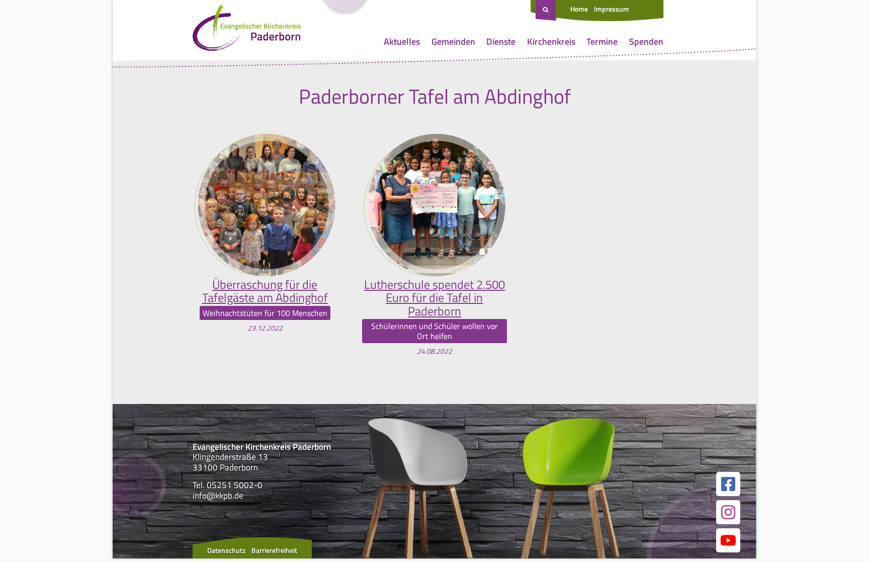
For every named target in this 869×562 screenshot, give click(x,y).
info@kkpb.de (218, 495)
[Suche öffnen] (547, 10)
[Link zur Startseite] (247, 30)
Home (579, 9)
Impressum (611, 9)
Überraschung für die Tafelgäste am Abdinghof (265, 291)
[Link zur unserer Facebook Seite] (728, 484)
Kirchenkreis (551, 41)
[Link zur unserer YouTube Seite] (728, 540)
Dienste (500, 41)
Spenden (646, 41)
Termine (602, 41)
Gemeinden (453, 41)
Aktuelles (402, 41)
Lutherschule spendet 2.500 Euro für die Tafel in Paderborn (434, 297)
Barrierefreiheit (274, 550)
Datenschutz (226, 550)
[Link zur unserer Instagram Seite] (728, 512)
